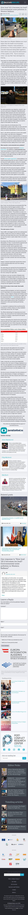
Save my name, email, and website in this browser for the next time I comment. (13, 635)
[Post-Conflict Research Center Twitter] (9, 749)
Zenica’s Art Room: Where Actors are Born (16, 827)
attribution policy (15, 906)
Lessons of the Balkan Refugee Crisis (18, 711)
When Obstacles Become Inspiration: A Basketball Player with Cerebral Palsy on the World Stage (17, 772)
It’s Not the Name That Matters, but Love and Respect (15, 814)
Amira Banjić (23, 523)
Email (2, 627)
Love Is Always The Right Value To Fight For (16, 807)
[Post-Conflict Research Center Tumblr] (24, 749)
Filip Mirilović (11, 15)
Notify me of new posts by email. (10, 642)
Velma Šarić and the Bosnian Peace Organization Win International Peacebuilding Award (11, 549)
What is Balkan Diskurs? (14, 879)
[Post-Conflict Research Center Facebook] (4, 749)
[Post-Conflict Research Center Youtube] (19, 749)
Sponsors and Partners (14, 887)
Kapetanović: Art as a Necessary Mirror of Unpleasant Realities (15, 821)
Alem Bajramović (5, 15)
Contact (14, 889)
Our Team (14, 881)
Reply (3, 595)
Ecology (8, 435)
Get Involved (14, 884)
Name (2, 621)
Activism (3, 435)
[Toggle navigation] (25, 2)
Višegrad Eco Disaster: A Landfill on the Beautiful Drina (12, 518)
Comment (3, 606)
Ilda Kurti (16, 15)
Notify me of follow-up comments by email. (12, 639)
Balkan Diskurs (23, 554)
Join (24, 758)
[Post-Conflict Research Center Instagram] (14, 749)
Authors (14, 892)
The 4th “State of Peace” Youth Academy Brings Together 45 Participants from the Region (16, 792)
